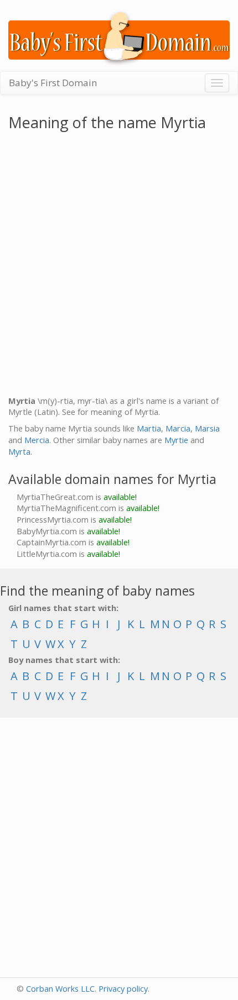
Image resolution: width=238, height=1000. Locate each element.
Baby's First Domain (53, 82)
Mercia (36, 440)
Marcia (177, 428)
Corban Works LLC (60, 988)
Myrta (19, 451)
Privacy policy (123, 988)
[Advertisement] (119, 266)
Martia (149, 428)
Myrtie (176, 440)
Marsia (207, 428)
